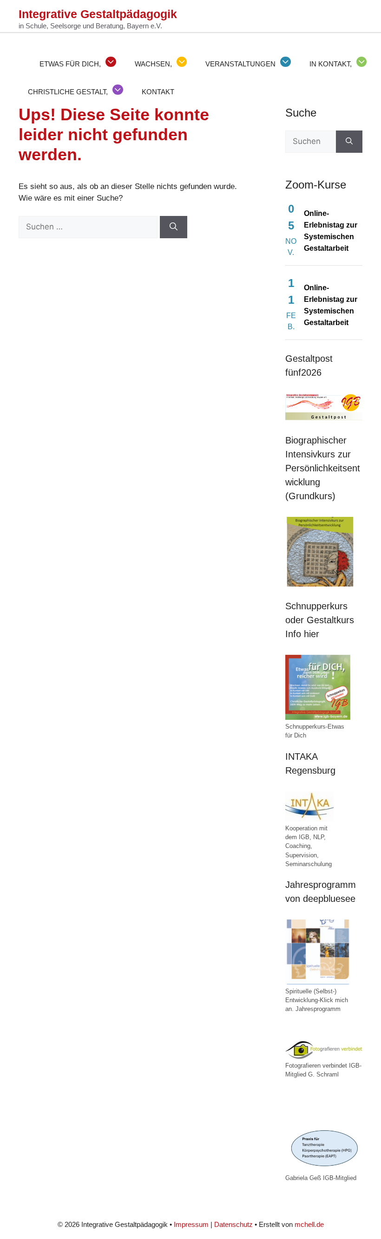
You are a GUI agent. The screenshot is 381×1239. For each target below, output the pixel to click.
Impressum (191, 1224)
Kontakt (158, 92)
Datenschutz (233, 1224)
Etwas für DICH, (70, 64)
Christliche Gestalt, (68, 92)
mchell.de (309, 1224)
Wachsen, (153, 64)
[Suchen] (173, 227)
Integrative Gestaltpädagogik (98, 13)
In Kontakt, (330, 64)
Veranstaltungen (240, 64)
